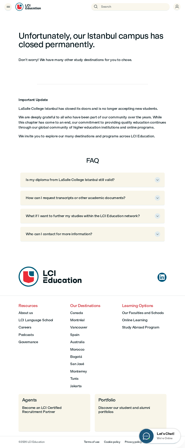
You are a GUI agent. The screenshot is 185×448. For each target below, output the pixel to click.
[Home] (50, 285)
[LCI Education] (28, 7)
